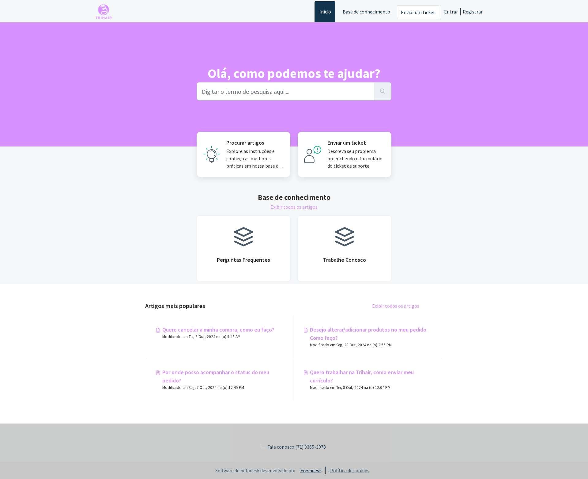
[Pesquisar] (382, 91)
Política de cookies (349, 470)
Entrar (451, 12)
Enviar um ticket (418, 12)
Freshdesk (311, 470)
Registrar (473, 12)
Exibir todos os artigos (294, 207)
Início (325, 12)
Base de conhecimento (366, 12)
